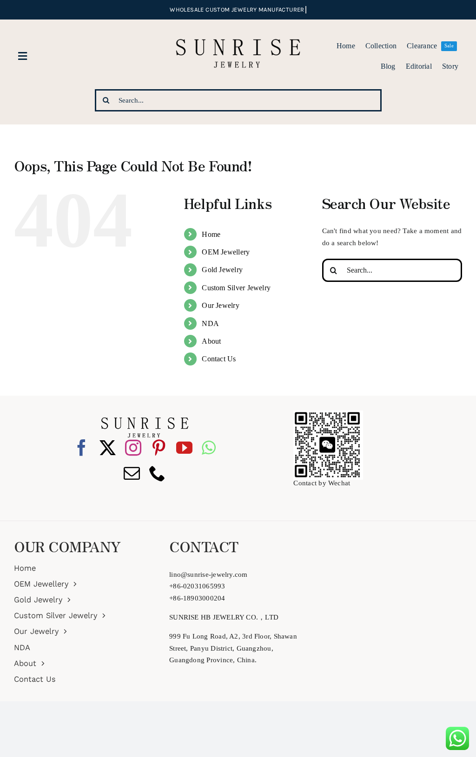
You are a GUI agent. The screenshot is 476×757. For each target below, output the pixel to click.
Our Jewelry (220, 305)
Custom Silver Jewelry (236, 288)
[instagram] (133, 447)
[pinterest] (159, 447)
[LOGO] (238, 27)
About (211, 341)
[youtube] (184, 447)
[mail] (132, 473)
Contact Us (219, 359)
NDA (210, 323)
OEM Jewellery (226, 252)
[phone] (157, 473)
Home (211, 234)
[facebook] (81, 447)
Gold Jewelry (222, 270)
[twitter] (107, 447)
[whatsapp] (209, 447)
